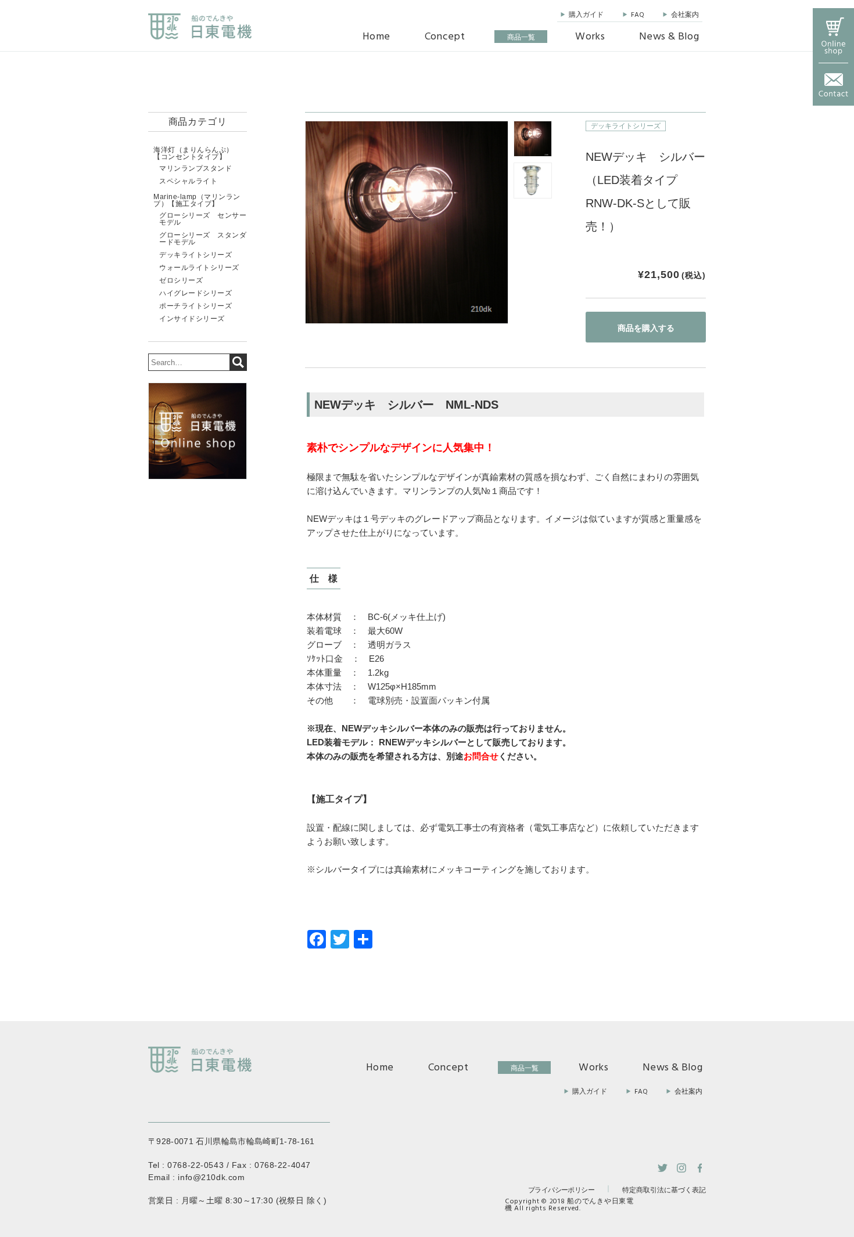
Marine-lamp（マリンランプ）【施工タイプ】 (197, 200)
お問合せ (481, 756)
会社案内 (685, 15)
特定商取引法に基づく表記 (664, 1190)
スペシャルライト (188, 181)
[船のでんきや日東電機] (200, 26)
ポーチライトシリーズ (195, 306)
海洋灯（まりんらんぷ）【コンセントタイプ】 (193, 153)
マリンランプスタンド (195, 168)
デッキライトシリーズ (626, 126)
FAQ (637, 15)
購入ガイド (586, 15)
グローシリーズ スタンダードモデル (202, 238)
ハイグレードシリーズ (195, 293)
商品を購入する (646, 328)
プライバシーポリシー (561, 1189)
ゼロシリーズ (181, 280)
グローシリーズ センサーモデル (202, 218)
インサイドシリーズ (192, 319)
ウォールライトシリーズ (199, 268)
